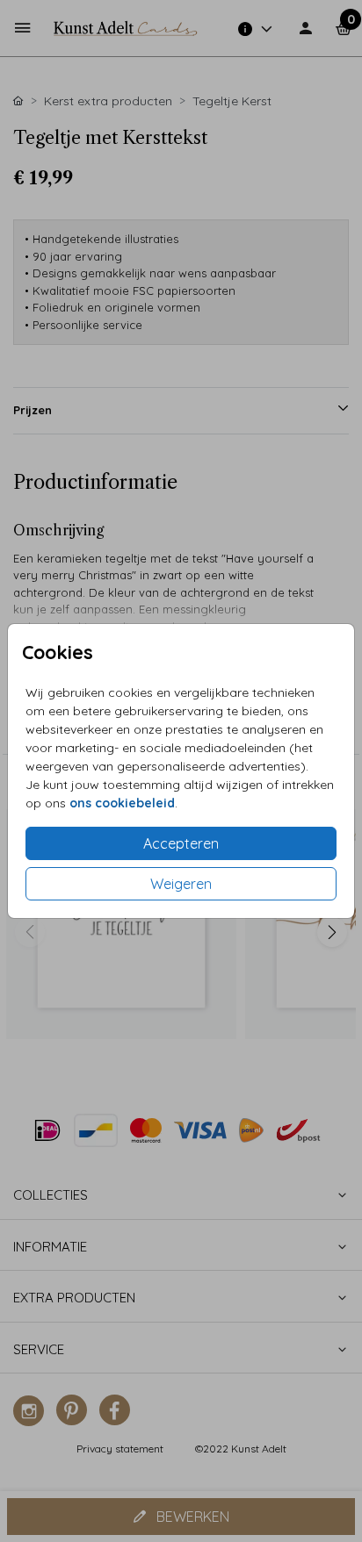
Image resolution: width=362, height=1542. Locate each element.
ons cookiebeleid (122, 803)
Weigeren (181, 884)
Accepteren (181, 843)
